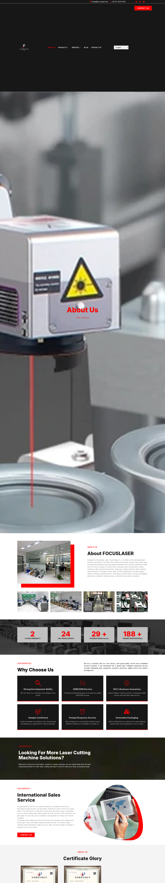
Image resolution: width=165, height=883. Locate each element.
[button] (19, 602)
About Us (51, 47)
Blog (86, 47)
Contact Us (96, 47)
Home (78, 318)
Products (62, 47)
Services (75, 47)
